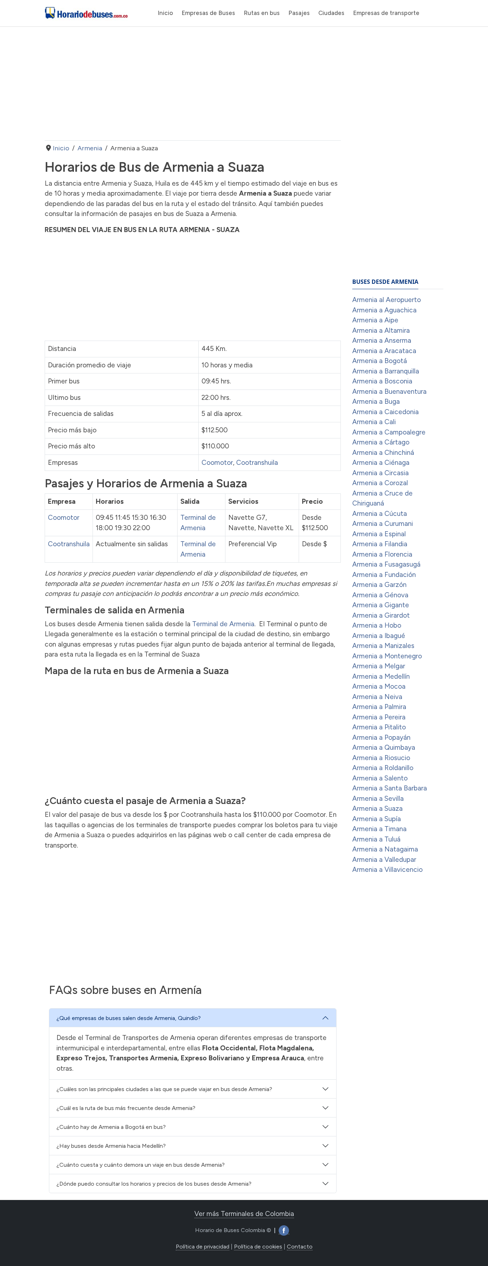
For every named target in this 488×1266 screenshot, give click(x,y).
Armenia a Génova (380, 595)
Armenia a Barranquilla (385, 371)
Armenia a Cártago (380, 442)
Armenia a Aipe (375, 320)
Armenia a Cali (374, 422)
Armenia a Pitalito (379, 727)
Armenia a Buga (376, 401)
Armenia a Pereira (378, 717)
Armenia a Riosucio (381, 758)
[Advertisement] (193, 84)
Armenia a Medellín (381, 676)
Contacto (300, 1246)
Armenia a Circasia (380, 473)
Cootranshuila (257, 462)
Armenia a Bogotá (379, 361)
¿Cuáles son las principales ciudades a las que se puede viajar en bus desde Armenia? (164, 1089)
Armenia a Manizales (383, 646)
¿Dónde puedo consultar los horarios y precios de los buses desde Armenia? (154, 1183)
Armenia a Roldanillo (382, 768)
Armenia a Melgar (378, 666)
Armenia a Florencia (382, 554)
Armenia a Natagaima (385, 849)
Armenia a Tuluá (376, 839)
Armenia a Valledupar (384, 859)
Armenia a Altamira (381, 330)
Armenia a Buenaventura (389, 391)
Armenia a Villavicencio (387, 869)
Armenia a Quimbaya (383, 747)
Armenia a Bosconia (382, 381)
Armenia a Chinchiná (383, 452)
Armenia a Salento (380, 778)
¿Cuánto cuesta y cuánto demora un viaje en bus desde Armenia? (140, 1164)
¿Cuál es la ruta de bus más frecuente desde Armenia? (125, 1108)
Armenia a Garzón (379, 585)
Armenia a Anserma (381, 340)
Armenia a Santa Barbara (389, 788)
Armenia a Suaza (377, 808)
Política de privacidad (202, 1246)
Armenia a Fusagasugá (386, 564)
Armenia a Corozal (380, 483)
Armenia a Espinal (379, 534)
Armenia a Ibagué (378, 636)
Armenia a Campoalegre (388, 432)
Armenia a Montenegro (387, 656)
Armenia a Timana (379, 829)
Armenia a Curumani (382, 523)
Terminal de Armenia (223, 624)
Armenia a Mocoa (378, 686)
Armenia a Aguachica (384, 310)
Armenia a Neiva (377, 697)
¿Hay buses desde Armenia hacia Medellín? (111, 1145)
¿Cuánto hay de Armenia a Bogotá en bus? (111, 1127)
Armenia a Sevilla (378, 798)
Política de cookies (258, 1246)
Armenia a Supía (376, 819)
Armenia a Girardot (381, 615)
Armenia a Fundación (384, 575)
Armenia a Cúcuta (379, 513)
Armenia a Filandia (379, 544)
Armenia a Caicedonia (385, 412)
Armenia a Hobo (376, 625)
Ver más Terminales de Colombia (244, 1214)
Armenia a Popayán (381, 737)
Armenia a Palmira (379, 707)
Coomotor (217, 462)
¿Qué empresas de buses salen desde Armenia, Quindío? (128, 1018)
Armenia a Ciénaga (380, 462)
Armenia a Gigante (380, 605)
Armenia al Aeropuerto (386, 300)
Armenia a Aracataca (384, 351)
